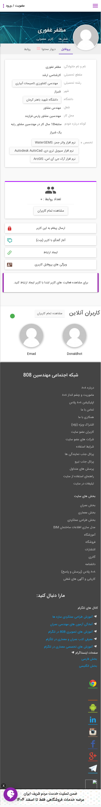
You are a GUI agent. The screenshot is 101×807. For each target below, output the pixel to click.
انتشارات (90, 549)
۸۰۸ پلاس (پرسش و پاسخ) (78, 571)
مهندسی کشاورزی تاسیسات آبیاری (36, 83)
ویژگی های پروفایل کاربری (51, 264)
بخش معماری (86, 512)
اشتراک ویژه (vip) (82, 424)
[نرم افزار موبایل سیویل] (92, 709)
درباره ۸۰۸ (88, 387)
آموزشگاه (89, 534)
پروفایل (66, 49)
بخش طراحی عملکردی (81, 520)
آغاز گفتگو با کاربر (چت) (50, 240)
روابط (27, 49)
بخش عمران (87, 505)
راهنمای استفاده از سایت (78, 476)
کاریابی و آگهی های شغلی (79, 579)
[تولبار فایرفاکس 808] (92, 697)
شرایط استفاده (85, 446)
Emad (31, 354)
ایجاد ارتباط (51, 252)
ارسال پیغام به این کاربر (50, 228)
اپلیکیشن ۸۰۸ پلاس (81, 402)
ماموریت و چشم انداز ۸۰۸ (78, 395)
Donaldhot (74, 354)
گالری (92, 557)
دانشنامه (90, 564)
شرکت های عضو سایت (80, 439)
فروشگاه (90, 542)
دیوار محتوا (49, 49)
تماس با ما (87, 409)
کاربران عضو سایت (82, 432)
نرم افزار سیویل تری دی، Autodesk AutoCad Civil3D (44, 151)
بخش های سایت (84, 496)
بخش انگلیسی (88, 666)
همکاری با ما (86, 417)
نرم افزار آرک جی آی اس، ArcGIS (54, 159)
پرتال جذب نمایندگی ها (79, 454)
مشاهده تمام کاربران (50, 211)
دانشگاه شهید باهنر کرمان (42, 99)
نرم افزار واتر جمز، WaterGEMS (55, 142)
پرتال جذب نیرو (84, 461)
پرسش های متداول (82, 469)
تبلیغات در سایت (83, 483)
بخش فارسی (89, 659)
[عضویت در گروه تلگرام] (92, 770)
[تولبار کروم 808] (92, 685)
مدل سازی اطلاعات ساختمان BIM (74, 527)
